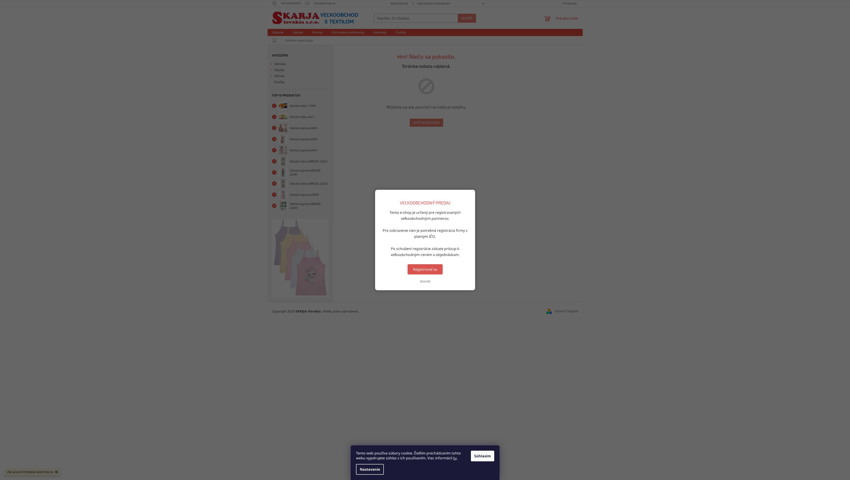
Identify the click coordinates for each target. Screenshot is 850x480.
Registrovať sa (425, 269)
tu (455, 458)
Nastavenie (370, 469)
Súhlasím (482, 456)
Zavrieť (425, 281)
